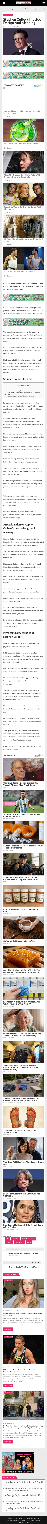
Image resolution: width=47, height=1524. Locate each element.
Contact (15, 1518)
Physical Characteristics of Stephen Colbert (19, 396)
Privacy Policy (36, 1518)
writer (29, 1242)
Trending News (8, 15)
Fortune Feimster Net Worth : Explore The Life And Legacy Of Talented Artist (22, 1509)
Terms (21, 1518)
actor (7, 1238)
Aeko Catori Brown (18, 746)
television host (19, 1242)
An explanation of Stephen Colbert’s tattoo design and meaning (22, 393)
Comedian (15, 1238)
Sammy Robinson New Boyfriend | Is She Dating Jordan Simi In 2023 (23, 1314)
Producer (8, 1242)
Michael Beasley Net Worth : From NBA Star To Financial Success (24, 1483)
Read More (8, 1329)
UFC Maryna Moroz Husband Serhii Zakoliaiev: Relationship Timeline (20, 1371)
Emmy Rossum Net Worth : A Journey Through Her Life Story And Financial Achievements (23, 1489)
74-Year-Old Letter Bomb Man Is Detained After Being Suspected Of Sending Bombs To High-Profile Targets (23, 1427)
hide (29, 385)
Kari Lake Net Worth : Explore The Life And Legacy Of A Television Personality (24, 1502)
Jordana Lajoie (32, 746)
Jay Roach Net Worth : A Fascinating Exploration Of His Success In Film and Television (23, 1496)
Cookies (27, 1518)
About (8, 1518)
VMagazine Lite (23, 1522)
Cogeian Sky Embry (10, 749)
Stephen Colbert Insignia (12, 391)
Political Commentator (28, 1238)
